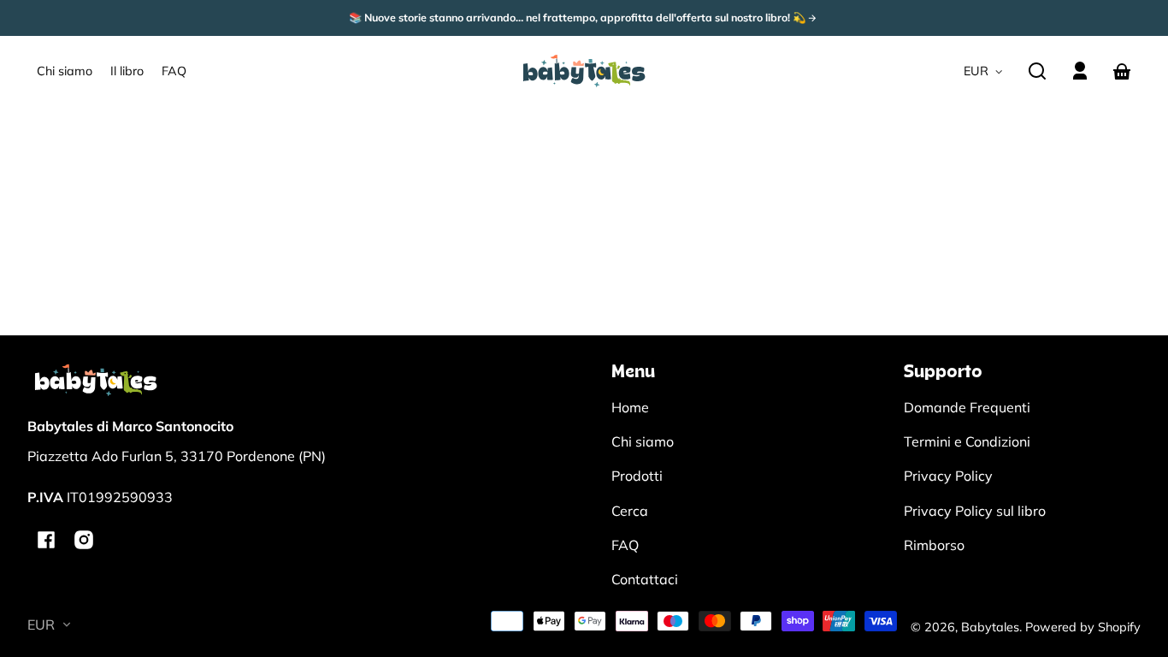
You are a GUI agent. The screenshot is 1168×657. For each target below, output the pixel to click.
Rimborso (934, 544)
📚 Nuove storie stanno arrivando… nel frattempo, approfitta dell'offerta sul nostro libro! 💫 (578, 18)
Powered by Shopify (1083, 627)
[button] (1037, 71)
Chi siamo (642, 441)
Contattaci (644, 579)
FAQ (625, 544)
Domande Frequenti (967, 407)
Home (630, 407)
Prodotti (637, 475)
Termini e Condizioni (967, 441)
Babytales (990, 627)
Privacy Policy (948, 475)
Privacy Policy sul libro (975, 510)
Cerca (629, 510)
